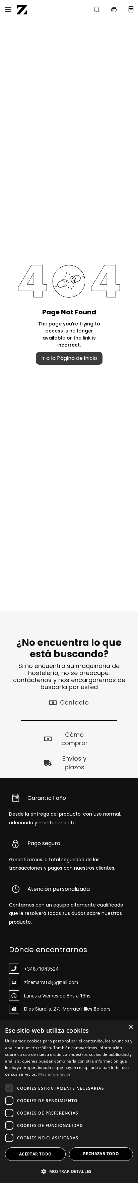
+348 (30, 969)
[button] (114, 9)
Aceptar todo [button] (35, 1154)
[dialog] (69, 1101)
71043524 (47, 969)
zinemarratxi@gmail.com (51, 982)
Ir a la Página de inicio (69, 358)
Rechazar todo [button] (101, 1153)
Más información (54, 1074)
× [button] (130, 1027)
